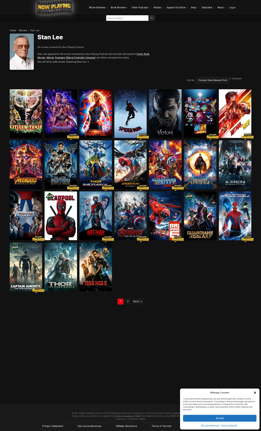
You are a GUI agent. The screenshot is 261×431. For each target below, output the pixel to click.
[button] (254, 392)
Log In (232, 7)
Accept (220, 418)
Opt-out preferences (210, 425)
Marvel (50, 57)
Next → (137, 301)
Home (13, 30)
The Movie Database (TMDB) (126, 416)
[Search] (151, 18)
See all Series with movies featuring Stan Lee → (63, 61)
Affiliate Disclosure (126, 426)
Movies (23, 30)
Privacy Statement (229, 425)
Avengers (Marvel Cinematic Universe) (75, 57)
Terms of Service (161, 426)
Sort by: (191, 80)
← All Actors (236, 78)
